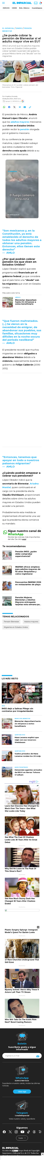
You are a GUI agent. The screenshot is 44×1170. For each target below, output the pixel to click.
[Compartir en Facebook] (9, 107)
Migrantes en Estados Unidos (16, 627)
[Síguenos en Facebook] (4, 1131)
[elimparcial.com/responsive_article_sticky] (42, 1154)
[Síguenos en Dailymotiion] (40, 1131)
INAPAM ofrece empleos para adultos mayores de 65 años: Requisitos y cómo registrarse (27, 570)
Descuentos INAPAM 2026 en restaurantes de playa (28, 583)
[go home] (22, 1147)
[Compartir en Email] (24, 107)
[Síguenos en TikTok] (28, 1131)
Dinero (19, 28)
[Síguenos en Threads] (34, 1131)
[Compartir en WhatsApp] (4, 107)
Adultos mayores (31, 622)
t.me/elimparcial (22, 1116)
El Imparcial (8, 28)
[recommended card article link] (7, 302)
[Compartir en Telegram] (19, 107)
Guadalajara (37, 8)
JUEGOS (6, 8)
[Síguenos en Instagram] (16, 1131)
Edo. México (24, 8)
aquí (24, 539)
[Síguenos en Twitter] (10, 1131)
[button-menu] (3, 3)
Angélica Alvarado (11, 96)
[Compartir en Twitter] (14, 107)
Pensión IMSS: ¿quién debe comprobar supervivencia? (26, 553)
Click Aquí (22, 1092)
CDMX (14, 8)
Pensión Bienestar (11, 622)
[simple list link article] (22, 694)
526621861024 (22, 1081)
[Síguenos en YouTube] (22, 1132)
